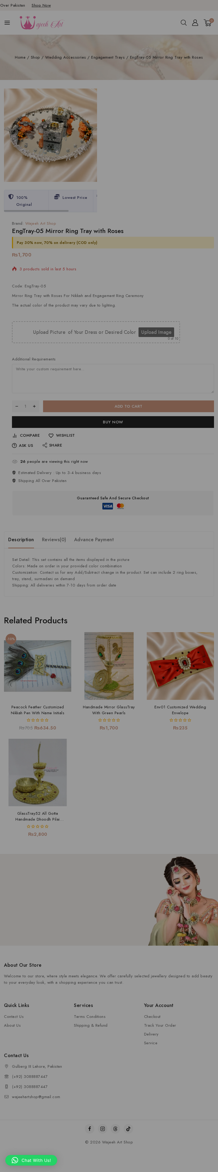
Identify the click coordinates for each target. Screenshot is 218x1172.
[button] (31, 1160)
